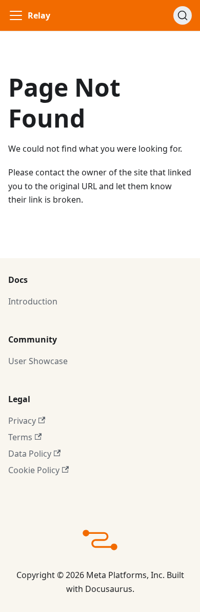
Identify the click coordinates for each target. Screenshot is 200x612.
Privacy (22, 420)
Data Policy (29, 453)
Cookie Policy (33, 470)
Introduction (32, 301)
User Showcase (38, 361)
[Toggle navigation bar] (16, 15)
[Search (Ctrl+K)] (182, 15)
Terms (20, 437)
